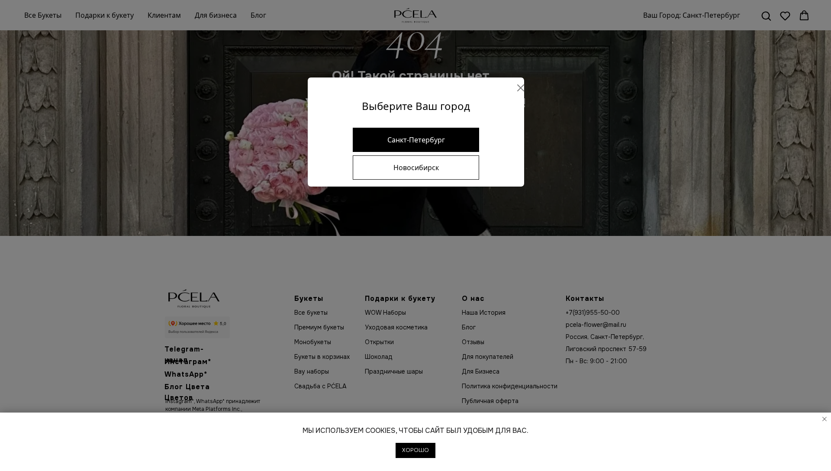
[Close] (521, 88)
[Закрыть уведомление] (824, 419)
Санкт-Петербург (416, 140)
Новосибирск (416, 167)
